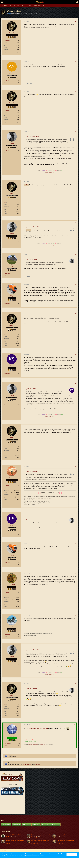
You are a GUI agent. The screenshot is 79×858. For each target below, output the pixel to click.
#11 (75, 384)
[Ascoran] (3, 836)
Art (31, 836)
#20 (75, 724)
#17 (75, 615)
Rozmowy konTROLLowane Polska (13, 835)
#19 (75, 683)
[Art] (28, 836)
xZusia (27, 185)
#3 (75, 91)
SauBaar (10, 755)
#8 (75, 284)
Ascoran (7, 836)
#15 (75, 543)
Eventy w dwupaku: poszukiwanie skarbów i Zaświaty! (43, 835)
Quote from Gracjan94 (32, 136)
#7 (75, 254)
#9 (75, 314)
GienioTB (25, 13)
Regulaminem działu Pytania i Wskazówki (38, 728)
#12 (75, 426)
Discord (41, 744)
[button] (2, 2)
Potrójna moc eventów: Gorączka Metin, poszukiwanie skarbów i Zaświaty (48, 840)
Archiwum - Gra (34, 837)
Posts (5, 42)
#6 (75, 222)
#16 (75, 573)
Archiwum (38, 764)
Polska (7, 837)
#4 (75, 131)
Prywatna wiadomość (33, 744)
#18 (75, 645)
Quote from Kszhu (31, 389)
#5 (75, 181)
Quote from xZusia (31, 259)
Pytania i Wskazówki (26, 764)
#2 (75, 61)
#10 (75, 354)
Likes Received (7, 40)
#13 (75, 466)
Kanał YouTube (49, 172)
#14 (75, 514)
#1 (75, 21)
